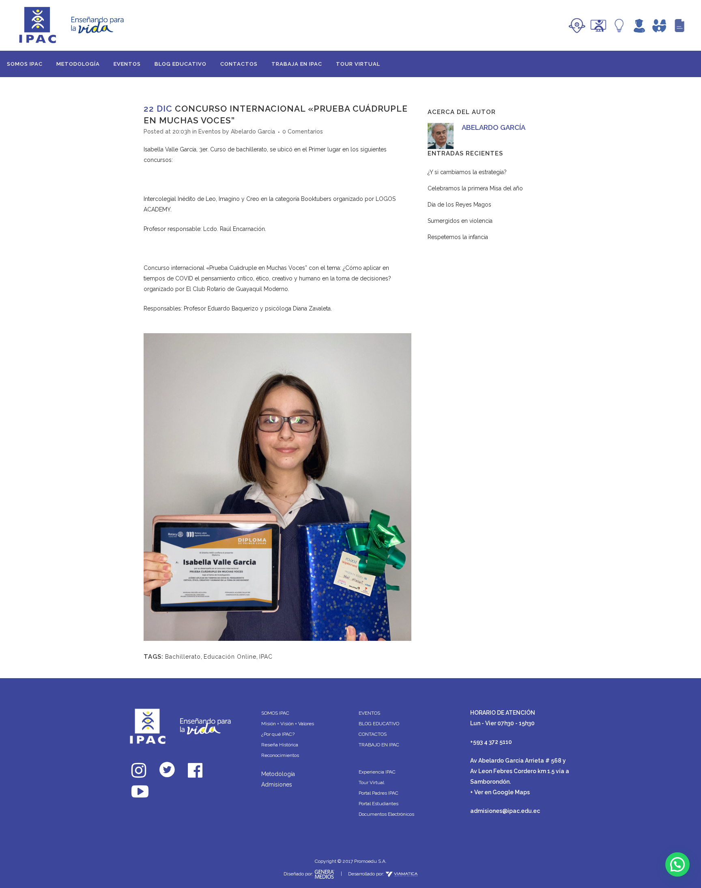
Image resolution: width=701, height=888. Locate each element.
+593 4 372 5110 (491, 742)
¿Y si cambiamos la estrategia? (467, 172)
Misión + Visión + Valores (287, 723)
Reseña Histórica (279, 745)
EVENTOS (369, 713)
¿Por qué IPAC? (278, 734)
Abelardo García (253, 131)
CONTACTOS (373, 734)
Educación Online (230, 656)
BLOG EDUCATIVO (379, 723)
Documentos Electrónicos (386, 814)
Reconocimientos (280, 755)
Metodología (278, 774)
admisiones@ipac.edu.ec (505, 811)
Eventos (209, 131)
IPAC (266, 656)
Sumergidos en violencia (460, 221)
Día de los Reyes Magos (459, 204)
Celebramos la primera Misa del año (475, 188)
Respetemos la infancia (458, 237)
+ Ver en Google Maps (500, 792)
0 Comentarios (302, 131)
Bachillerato (183, 656)
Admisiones (276, 784)
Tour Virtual (371, 782)
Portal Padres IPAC (378, 793)
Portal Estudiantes (378, 803)
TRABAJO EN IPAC (379, 745)
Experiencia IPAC (377, 772)
